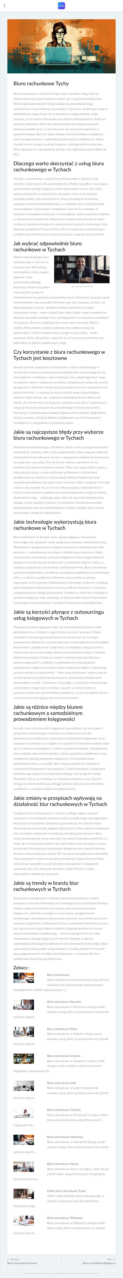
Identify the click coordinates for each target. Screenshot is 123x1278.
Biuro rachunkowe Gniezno (63, 1056)
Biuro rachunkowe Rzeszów (64, 1002)
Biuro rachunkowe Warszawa (65, 1137)
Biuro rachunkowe (58, 975)
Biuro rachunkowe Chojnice (64, 1110)
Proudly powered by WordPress (36, 1273)
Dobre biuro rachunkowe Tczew (66, 1191)
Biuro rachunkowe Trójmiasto (64, 1218)
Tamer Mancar (93, 1273)
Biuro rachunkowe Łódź (61, 1083)
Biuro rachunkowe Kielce (62, 1029)
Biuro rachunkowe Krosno (63, 1164)
